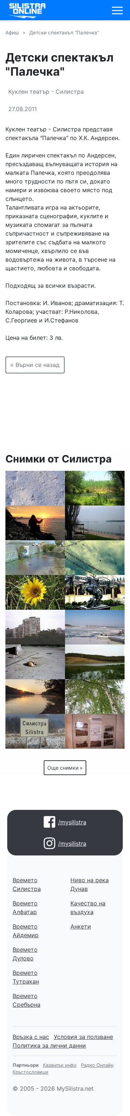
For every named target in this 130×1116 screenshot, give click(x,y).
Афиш (12, 32)
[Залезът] (35, 523)
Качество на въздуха (87, 908)
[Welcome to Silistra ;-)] (35, 731)
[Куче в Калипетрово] (35, 661)
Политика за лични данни (49, 1045)
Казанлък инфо (60, 1065)
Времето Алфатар (25, 908)
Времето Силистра (27, 884)
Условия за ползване (83, 1036)
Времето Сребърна (26, 1000)
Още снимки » (65, 768)
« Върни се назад (35, 364)
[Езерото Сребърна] (95, 488)
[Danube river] (35, 696)
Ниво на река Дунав (89, 884)
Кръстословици (30, 1072)
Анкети (80, 926)
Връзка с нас (31, 1036)
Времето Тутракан (26, 977)
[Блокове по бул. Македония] (35, 627)
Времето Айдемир (26, 931)
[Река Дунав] (95, 523)
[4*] (35, 592)
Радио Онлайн (97, 1065)
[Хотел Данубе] (95, 592)
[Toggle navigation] (117, 10)
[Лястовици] (95, 557)
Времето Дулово (25, 954)
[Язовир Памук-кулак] (95, 661)
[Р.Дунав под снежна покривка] (95, 627)
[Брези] (95, 696)
